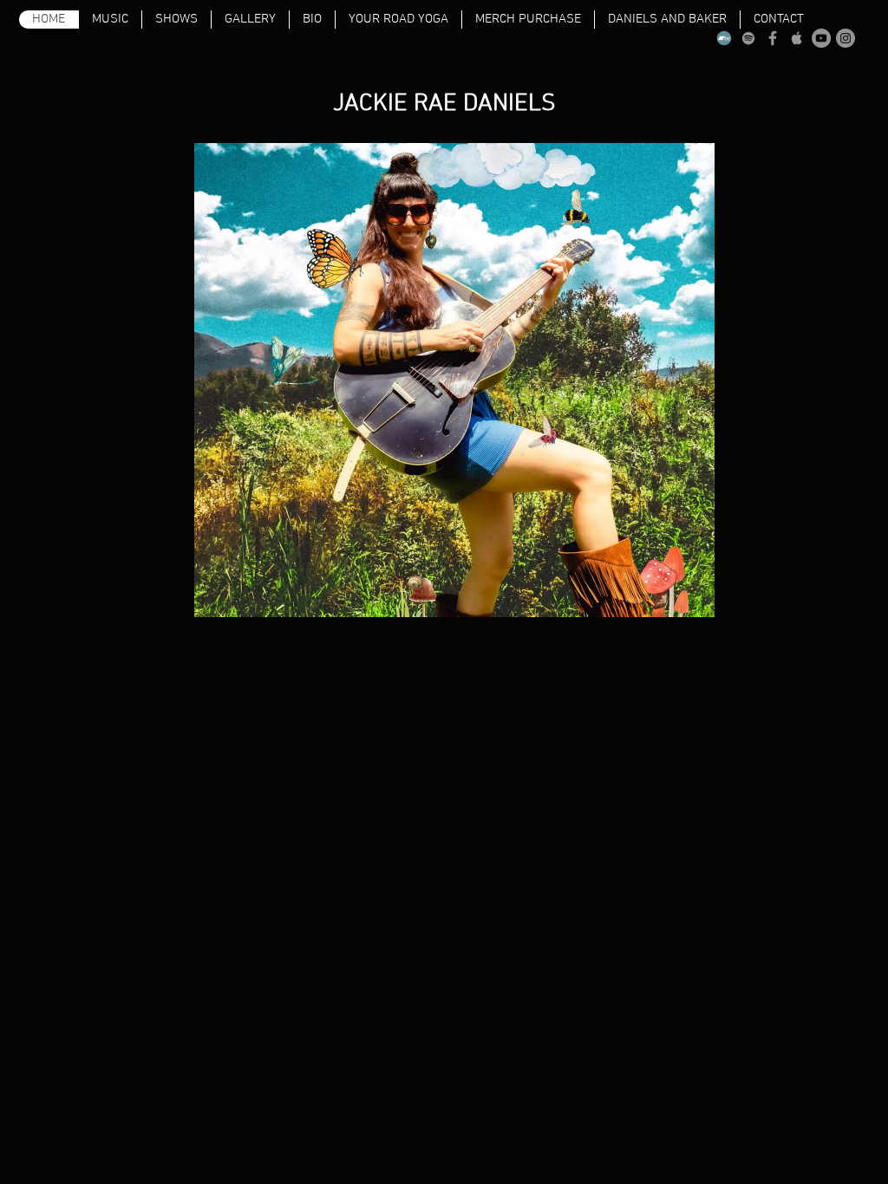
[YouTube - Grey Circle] (821, 38)
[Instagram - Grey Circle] (845, 38)
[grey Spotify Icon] (748, 38)
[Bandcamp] (724, 38)
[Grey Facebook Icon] (772, 38)
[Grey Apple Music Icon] (796, 38)
